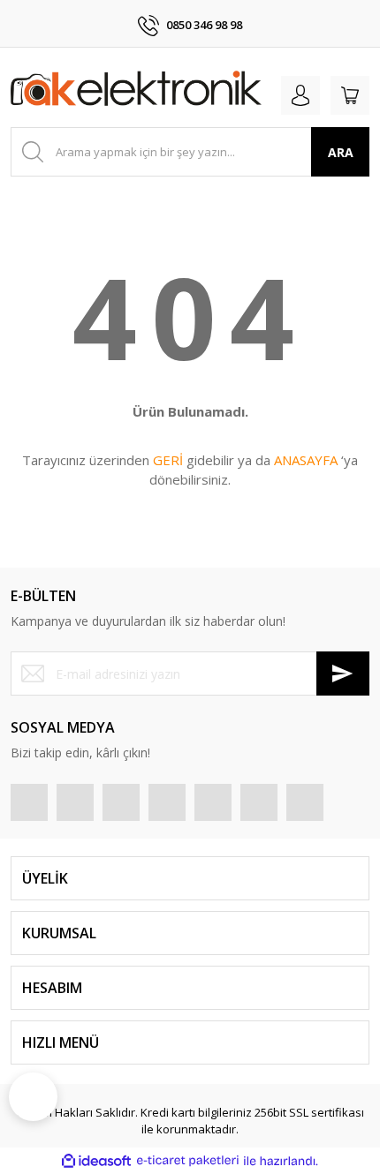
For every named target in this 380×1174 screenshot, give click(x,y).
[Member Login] (300, 95)
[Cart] (350, 95)
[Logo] (136, 92)
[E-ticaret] (187, 1161)
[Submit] (342, 673)
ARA (340, 152)
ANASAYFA (306, 460)
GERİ (168, 460)
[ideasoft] (96, 1161)
